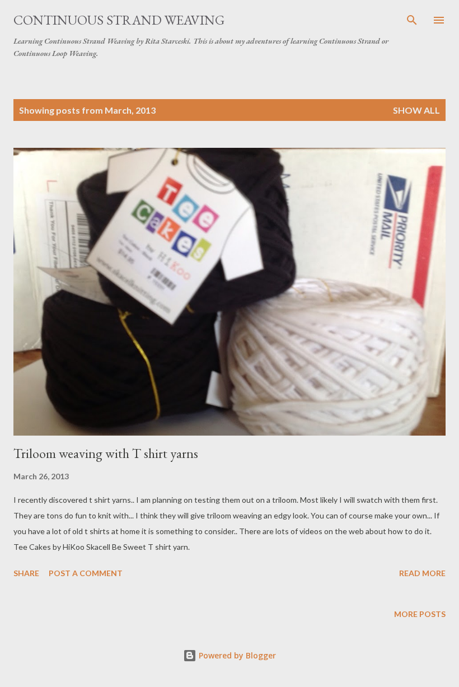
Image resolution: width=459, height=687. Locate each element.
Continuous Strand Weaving (118, 20)
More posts (420, 614)
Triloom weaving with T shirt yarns (105, 453)
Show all (416, 110)
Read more (422, 573)
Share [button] (26, 573)
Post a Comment (86, 573)
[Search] (412, 20)
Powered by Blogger (236, 655)
